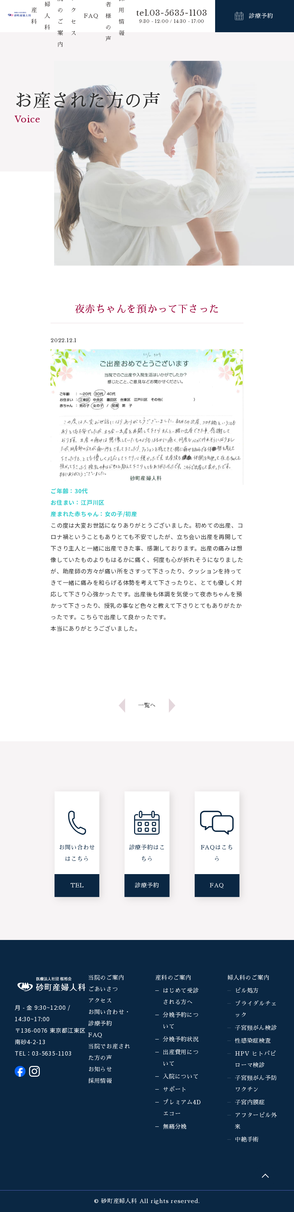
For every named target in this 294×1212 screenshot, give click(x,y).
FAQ (91, 16)
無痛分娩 (175, 1127)
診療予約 (261, 16)
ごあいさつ (103, 989)
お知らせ (100, 1069)
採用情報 (100, 1081)
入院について (181, 1077)
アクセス (100, 1001)
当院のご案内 (106, 978)
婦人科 (47, 16)
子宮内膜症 (250, 1102)
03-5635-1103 (52, 1053)
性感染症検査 (253, 1041)
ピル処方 (247, 991)
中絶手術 (247, 1140)
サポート (175, 1089)
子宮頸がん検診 (256, 1028)
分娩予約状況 (181, 1039)
